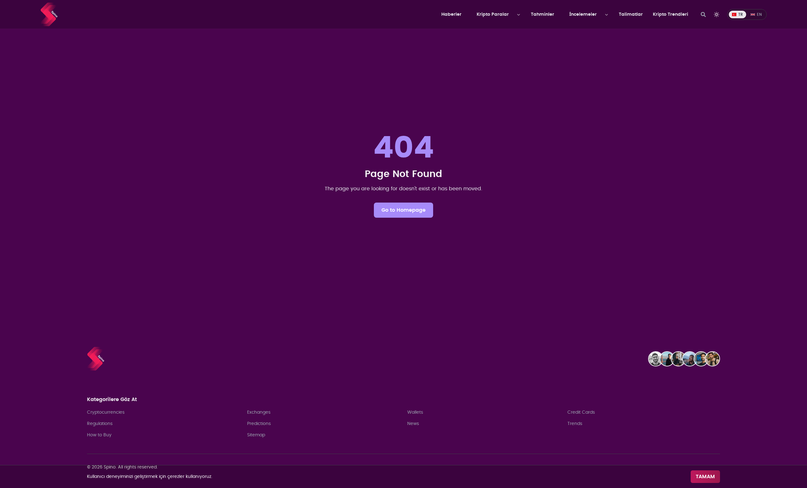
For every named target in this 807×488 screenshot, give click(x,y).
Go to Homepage (403, 210)
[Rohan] (703, 358)
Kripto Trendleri (670, 14)
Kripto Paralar (493, 14)
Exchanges (258, 412)
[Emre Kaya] (657, 358)
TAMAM (705, 476)
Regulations (100, 424)
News (413, 424)
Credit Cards (581, 412)
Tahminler (542, 14)
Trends (574, 424)
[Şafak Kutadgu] (714, 358)
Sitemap (256, 435)
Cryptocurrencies (106, 412)
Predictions (259, 424)
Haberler (451, 14)
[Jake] (669, 358)
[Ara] (703, 14)
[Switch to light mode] (716, 14)
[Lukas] (680, 358)
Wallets (415, 412)
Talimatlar (631, 14)
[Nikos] (691, 358)
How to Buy (99, 435)
